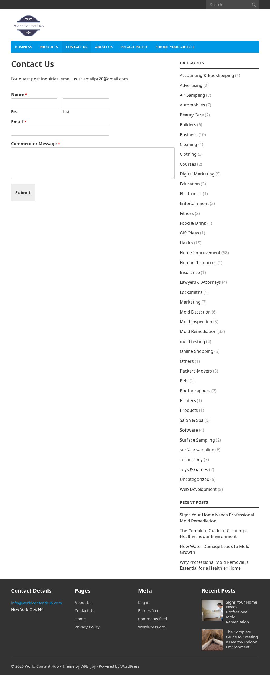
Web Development (198, 489)
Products (49, 47)
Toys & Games (194, 469)
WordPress (129, 666)
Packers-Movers (196, 371)
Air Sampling (192, 95)
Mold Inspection (196, 322)
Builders (188, 125)
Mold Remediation (198, 331)
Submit (23, 192)
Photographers (195, 391)
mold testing (192, 341)
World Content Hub (42, 666)
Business (23, 47)
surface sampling (197, 450)
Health (186, 243)
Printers (188, 400)
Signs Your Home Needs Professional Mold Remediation (241, 611)
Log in (144, 602)
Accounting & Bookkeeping (207, 75)
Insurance (190, 272)
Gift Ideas (189, 233)
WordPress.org (151, 626)
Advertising (191, 85)
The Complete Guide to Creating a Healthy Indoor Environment (213, 533)
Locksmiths (191, 292)
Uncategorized (194, 479)
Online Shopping (196, 351)
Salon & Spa (192, 420)
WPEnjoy (88, 666)
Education (190, 184)
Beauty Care (192, 115)
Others (187, 361)
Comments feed (152, 618)
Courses (188, 164)
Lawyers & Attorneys (200, 282)
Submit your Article (175, 47)
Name (19, 94)
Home (80, 618)
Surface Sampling (197, 440)
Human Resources (198, 263)
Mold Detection (195, 312)
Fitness (187, 213)
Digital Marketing (197, 174)
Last (66, 111)
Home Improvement (200, 253)
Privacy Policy (134, 47)
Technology (191, 459)
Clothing (188, 154)
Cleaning (188, 144)
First (14, 111)
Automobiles (192, 105)
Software (189, 430)
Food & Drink (193, 223)
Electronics (191, 194)
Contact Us (76, 47)
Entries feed (149, 610)
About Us (104, 47)
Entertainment (194, 203)
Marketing (190, 302)
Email (18, 122)
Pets (184, 381)
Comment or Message (35, 143)
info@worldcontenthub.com (36, 602)
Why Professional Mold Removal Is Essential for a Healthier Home (214, 565)
